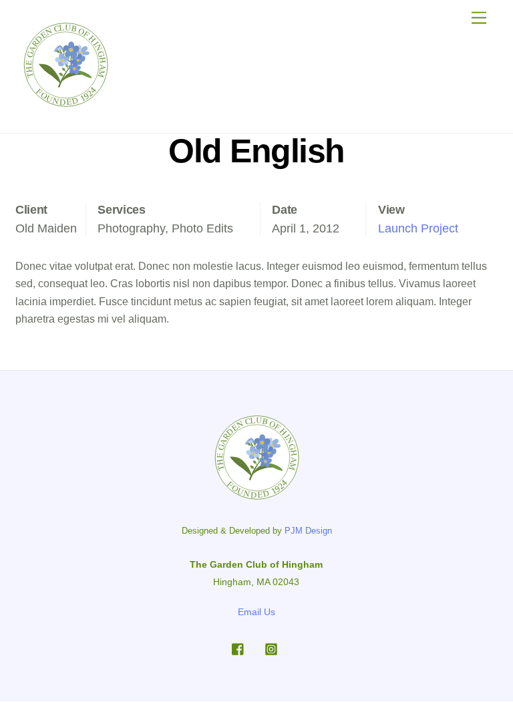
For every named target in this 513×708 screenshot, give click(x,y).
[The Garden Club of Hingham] (65, 104)
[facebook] (238, 648)
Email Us (256, 611)
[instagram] (271, 648)
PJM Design (308, 531)
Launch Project (418, 228)
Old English (256, 151)
